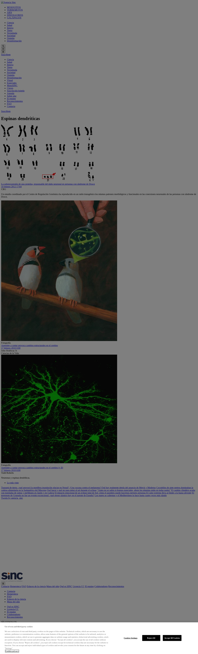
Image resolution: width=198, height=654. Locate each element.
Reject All (151, 638)
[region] (99, 638)
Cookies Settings (130, 638)
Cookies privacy (12, 651)
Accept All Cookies (172, 638)
